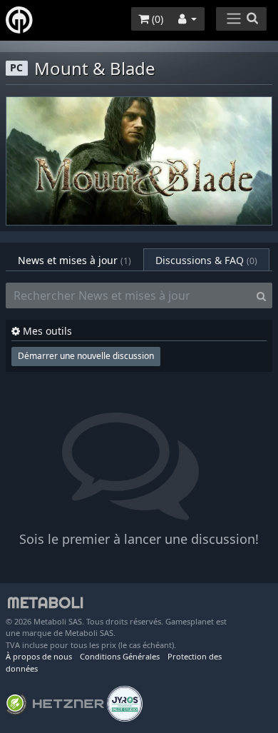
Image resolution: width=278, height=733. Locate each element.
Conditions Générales (120, 656)
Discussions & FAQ (206, 260)
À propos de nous (39, 656)
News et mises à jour (74, 260)
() (156, 19)
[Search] (261, 295)
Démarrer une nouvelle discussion (86, 356)
